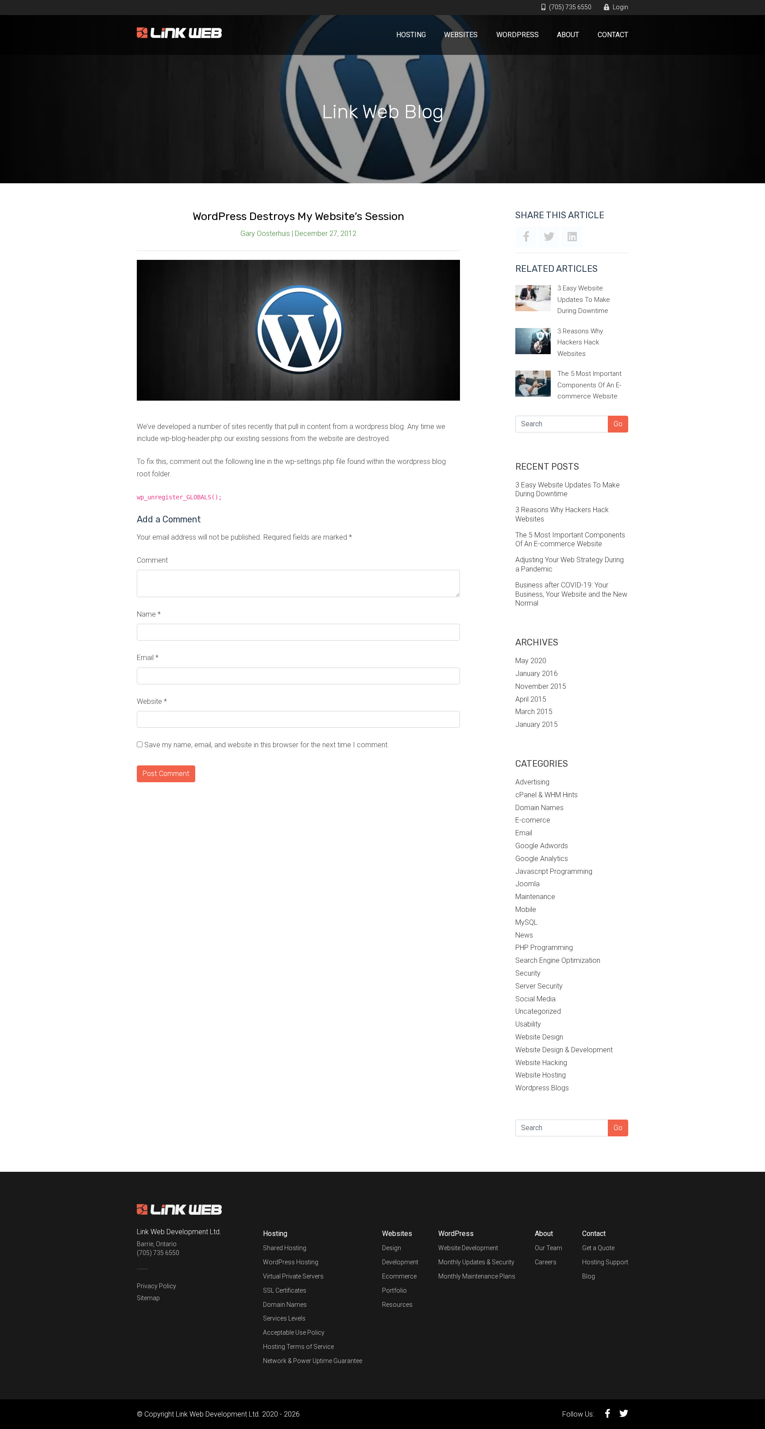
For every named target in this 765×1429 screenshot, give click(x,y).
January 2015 (536, 724)
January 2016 (536, 673)
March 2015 (533, 711)
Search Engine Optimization (557, 960)
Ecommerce (399, 1276)
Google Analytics (541, 858)
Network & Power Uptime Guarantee (312, 1360)
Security (528, 973)
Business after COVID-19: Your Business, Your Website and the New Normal (571, 594)
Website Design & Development (564, 1050)
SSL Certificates (284, 1290)
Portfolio (394, 1290)
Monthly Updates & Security (476, 1262)
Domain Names (539, 807)
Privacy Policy (156, 1286)
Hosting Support (605, 1262)
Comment (152, 560)
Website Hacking (541, 1062)
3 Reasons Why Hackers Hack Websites (580, 342)
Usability (528, 1024)
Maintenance (535, 896)
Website (152, 701)
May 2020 (530, 661)
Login (619, 7)
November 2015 (540, 686)
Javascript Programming (553, 871)
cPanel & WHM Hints (546, 795)
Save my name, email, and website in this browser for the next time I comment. (266, 745)
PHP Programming (544, 947)
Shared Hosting (284, 1247)
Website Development (468, 1247)
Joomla (527, 884)
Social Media (535, 999)
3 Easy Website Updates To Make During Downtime (583, 299)
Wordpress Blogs (542, 1088)
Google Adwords (541, 846)
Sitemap (148, 1298)
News (524, 935)
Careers (545, 1262)
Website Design (539, 1037)
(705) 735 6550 (569, 7)
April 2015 (530, 699)
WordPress (517, 35)
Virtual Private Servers (293, 1276)
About (568, 35)
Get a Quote (598, 1247)
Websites (461, 35)
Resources (397, 1304)
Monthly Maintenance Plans (476, 1276)
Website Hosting (540, 1075)
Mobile (525, 909)
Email (147, 657)
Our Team (548, 1247)
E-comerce (532, 820)
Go (618, 424)
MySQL (526, 922)
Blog (588, 1276)
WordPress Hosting (290, 1262)
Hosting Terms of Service (298, 1346)
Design (391, 1247)
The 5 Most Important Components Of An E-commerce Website (589, 385)
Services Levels (284, 1318)
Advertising (532, 782)
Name (149, 614)
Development (400, 1262)
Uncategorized (538, 1011)
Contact (613, 35)
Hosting (411, 35)
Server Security (539, 986)
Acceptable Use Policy (294, 1332)
